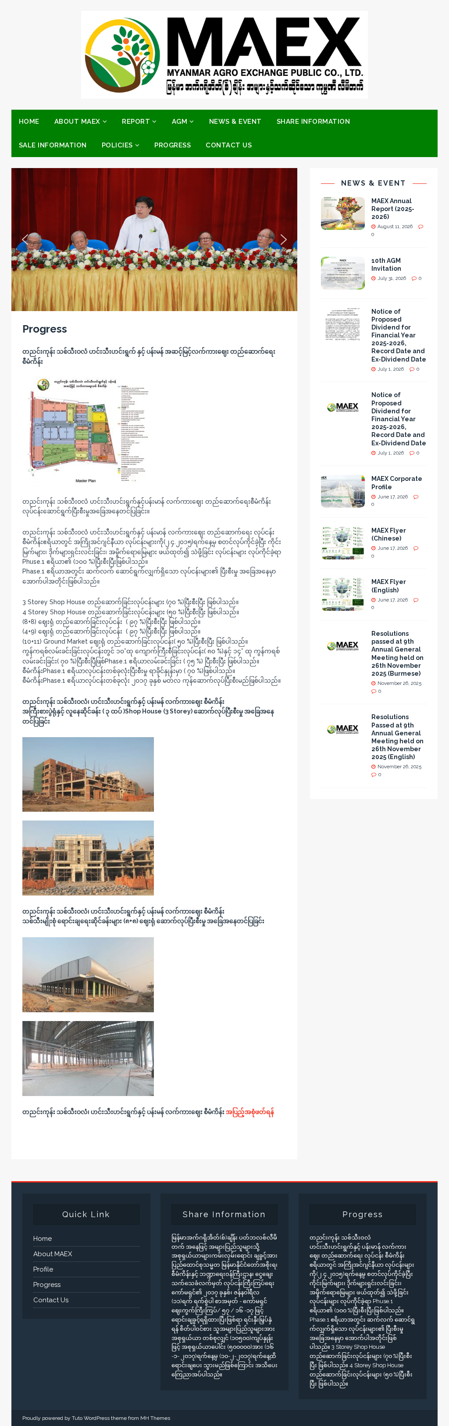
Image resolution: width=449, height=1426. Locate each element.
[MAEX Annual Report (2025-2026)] (343, 224)
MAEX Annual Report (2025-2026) (392, 208)
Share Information (313, 121)
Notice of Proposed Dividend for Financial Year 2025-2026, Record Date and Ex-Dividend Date (398, 335)
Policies (117, 145)
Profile (43, 1269)
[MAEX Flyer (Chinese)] (343, 554)
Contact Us (229, 145)
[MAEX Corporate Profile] (343, 502)
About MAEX (77, 121)
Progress (172, 145)
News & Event (235, 121)
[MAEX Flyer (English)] (343, 605)
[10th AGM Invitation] (343, 284)
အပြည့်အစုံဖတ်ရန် (250, 1111)
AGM (180, 121)
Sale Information (53, 145)
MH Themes (155, 1418)
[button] (25, 240)
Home (29, 121)
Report (136, 121)
